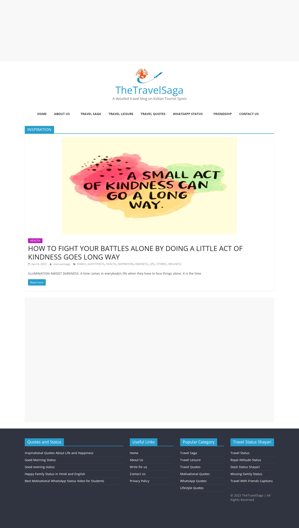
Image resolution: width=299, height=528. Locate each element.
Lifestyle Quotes (192, 488)
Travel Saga (91, 114)
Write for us (138, 467)
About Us (62, 114)
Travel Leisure (121, 114)
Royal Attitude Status (245, 460)
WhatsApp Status (188, 114)
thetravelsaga (62, 264)
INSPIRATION (126, 264)
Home (42, 114)
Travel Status (240, 453)
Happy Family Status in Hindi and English (55, 474)
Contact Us (249, 114)
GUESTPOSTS (96, 264)
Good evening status (40, 467)
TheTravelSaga (149, 90)
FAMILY (81, 264)
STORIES (161, 264)
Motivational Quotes (195, 474)
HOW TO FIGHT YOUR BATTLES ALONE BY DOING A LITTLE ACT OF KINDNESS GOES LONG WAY (135, 252)
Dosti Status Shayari (245, 467)
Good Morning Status (40, 460)
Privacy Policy (139, 481)
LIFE (152, 264)
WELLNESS (174, 264)
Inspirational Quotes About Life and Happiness (59, 453)
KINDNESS (141, 264)
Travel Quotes (153, 114)
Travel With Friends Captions (251, 481)
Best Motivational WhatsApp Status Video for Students (64, 481)
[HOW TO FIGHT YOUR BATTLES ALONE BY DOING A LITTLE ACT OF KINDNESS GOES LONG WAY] (149, 139)
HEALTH (35, 240)
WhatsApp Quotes (193, 481)
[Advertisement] (131, 30)
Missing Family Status (246, 474)
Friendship (222, 114)
